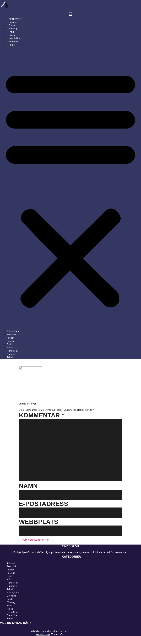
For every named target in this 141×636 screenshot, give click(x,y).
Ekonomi (11, 334)
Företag (11, 341)
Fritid (9, 344)
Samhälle (12, 354)
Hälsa (10, 347)
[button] (70, 188)
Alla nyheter (13, 331)
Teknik (12, 44)
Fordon (10, 337)
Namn (28, 485)
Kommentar (41, 415)
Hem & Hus (13, 350)
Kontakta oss (43, 634)
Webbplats (38, 521)
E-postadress (43, 503)
